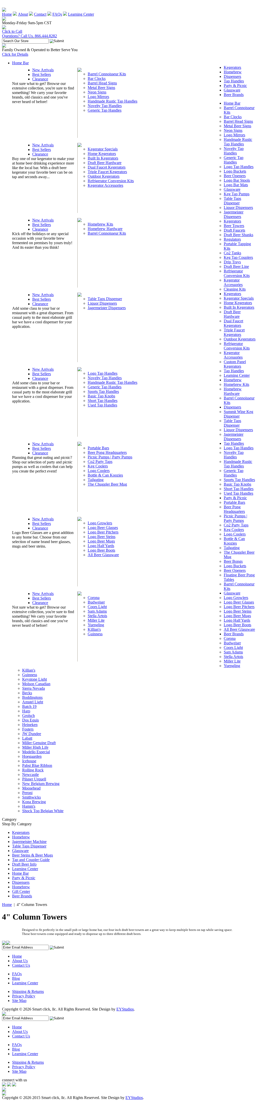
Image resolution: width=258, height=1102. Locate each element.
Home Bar (20, 63)
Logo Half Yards (101, 546)
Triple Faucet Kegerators (107, 172)
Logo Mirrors (98, 97)
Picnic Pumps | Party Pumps (110, 457)
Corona (94, 597)
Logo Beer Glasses (103, 527)
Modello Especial (36, 752)
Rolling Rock (33, 770)
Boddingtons (32, 697)
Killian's (94, 629)
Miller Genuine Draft (39, 743)
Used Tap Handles (102, 405)
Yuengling (96, 625)
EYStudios (125, 1009)
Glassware (232, 90)
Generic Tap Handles (104, 110)
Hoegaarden (32, 756)
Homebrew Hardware (105, 229)
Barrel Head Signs (102, 83)
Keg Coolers (98, 466)
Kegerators (232, 67)
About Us (20, 961)
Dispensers (232, 76)
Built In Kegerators (103, 158)
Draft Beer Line (236, 266)
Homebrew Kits (100, 224)
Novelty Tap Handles (105, 106)
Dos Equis (30, 720)
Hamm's (28, 806)
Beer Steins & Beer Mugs (32, 855)
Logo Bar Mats (236, 185)
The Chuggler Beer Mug (107, 484)
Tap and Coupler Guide (31, 860)
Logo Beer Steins (101, 536)
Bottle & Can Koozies (105, 475)
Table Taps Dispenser (105, 299)
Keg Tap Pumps (236, 194)
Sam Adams (97, 611)
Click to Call (12, 31)
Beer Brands (234, 94)
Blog (16, 978)
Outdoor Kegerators (103, 176)
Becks (27, 693)
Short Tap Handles (102, 400)
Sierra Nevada (33, 688)
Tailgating (96, 480)
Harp (26, 711)
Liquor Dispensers (102, 303)
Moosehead (31, 788)
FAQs (57, 14)
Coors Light (97, 607)
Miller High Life (35, 747)
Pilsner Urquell (34, 779)
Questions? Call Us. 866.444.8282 (29, 36)
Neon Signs (97, 92)
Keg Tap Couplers (238, 257)
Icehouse (29, 761)
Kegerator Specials (103, 149)
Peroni (27, 793)
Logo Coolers (99, 470)
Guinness (95, 634)
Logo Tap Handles (102, 373)
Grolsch (28, 715)
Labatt (27, 738)
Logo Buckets (235, 171)
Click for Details (15, 54)
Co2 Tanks (232, 253)
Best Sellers (41, 74)
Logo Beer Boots (101, 550)
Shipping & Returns (28, 991)
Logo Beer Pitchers (103, 532)
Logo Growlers (100, 523)
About (23, 14)
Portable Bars (98, 448)
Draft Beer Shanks (238, 235)
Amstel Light (32, 702)
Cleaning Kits (235, 289)
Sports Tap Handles (103, 391)
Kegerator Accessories (105, 185)
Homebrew (233, 72)
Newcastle (30, 774)
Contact (40, 14)
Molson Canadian (36, 684)
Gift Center (21, 891)
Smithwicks (31, 797)
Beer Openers (235, 176)
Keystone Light (34, 679)
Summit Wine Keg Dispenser (238, 414)
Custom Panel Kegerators (235, 364)
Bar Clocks (97, 78)
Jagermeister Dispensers (107, 308)
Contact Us (21, 965)
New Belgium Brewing (40, 783)
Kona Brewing (34, 802)
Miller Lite (96, 620)
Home (7, 14)
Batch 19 (29, 706)
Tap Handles (234, 81)
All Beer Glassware (103, 555)
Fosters (28, 729)
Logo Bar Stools (237, 180)
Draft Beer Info (24, 864)
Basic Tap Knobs (101, 396)
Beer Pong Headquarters (107, 452)
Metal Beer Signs (101, 87)
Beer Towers (234, 226)
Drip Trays (232, 262)
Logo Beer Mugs (101, 541)
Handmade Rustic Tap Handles (112, 101)
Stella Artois (97, 616)
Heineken (30, 724)
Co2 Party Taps (100, 461)
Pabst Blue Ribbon (37, 765)
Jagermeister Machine (29, 841)
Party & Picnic (235, 85)
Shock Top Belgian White (42, 811)
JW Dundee (31, 734)
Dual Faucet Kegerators (106, 167)
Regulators (232, 239)
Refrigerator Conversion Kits (111, 181)
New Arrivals (43, 70)
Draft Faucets (234, 230)
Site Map (19, 1000)
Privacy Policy (23, 996)
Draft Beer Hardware (104, 163)
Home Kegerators (102, 153)
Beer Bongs (233, 561)
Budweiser (96, 602)
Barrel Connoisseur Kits (107, 74)
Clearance (40, 79)
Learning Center (81, 14)
